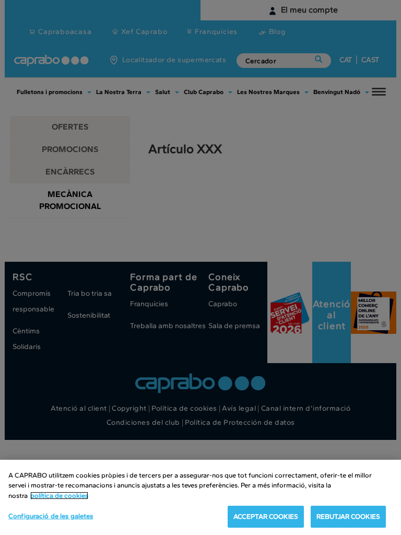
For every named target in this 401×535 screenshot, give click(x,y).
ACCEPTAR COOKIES (265, 516)
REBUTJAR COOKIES (348, 516)
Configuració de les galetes (50, 516)
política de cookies (59, 495)
